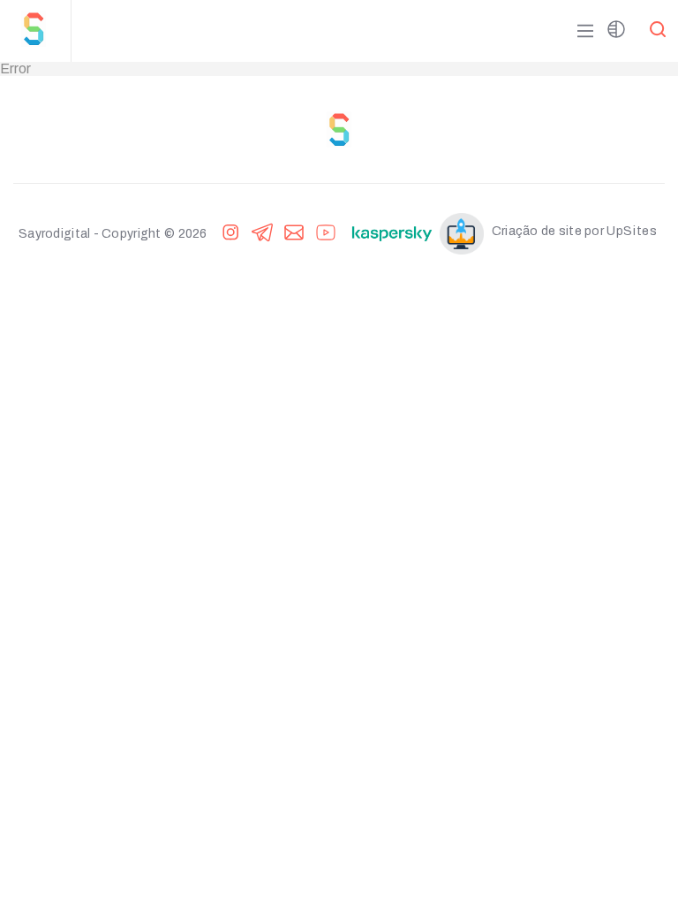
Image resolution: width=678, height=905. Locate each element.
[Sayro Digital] (42, 31)
